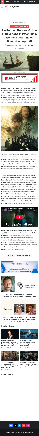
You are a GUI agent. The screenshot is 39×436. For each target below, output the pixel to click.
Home (16, 22)
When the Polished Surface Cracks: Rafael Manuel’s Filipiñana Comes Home (27, 343)
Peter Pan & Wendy (24, 255)
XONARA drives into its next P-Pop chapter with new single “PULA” (28, 364)
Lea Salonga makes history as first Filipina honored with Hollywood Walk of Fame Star (9, 343)
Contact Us (9, 432)
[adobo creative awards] (19, 78)
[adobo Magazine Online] (12, 6)
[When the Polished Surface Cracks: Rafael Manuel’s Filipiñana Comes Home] (29, 334)
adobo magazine (11, 45)
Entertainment (22, 22)
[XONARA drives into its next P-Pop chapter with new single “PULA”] (29, 356)
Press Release (24, 26)
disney (11, 255)
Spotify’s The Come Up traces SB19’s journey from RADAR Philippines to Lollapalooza (10, 365)
